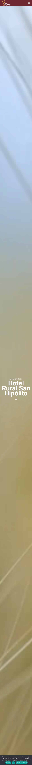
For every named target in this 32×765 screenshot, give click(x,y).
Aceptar (8, 762)
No (13, 762)
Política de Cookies (22, 762)
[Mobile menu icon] (28, 3)
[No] (30, 760)
